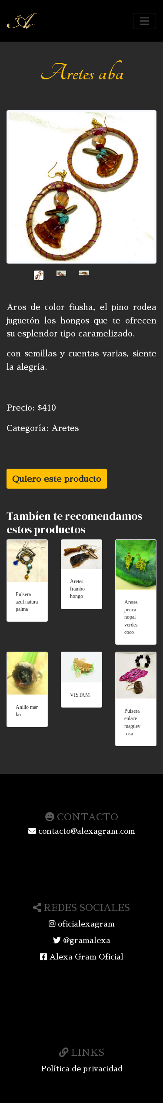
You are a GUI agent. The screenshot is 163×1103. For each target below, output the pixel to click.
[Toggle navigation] (144, 21)
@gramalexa (85, 940)
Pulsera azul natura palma (27, 602)
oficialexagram (85, 924)
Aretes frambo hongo (77, 589)
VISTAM (80, 695)
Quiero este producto (56, 478)
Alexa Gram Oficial (85, 957)
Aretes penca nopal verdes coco (131, 617)
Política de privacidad (82, 1069)
